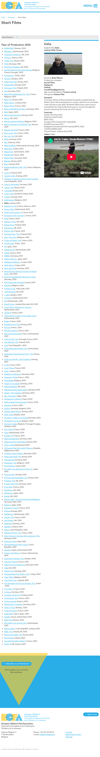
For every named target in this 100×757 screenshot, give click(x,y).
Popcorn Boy (9, 474)
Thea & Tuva (9, 571)
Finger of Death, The (12, 240)
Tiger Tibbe (9, 577)
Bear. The (8, 99)
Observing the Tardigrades (15, 442)
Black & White (10, 145)
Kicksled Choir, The (12, 324)
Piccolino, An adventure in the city (18, 469)
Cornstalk (8, 191)
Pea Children (9, 466)
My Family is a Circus (12, 421)
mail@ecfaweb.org (47, 734)
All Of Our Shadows (12, 67)
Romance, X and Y (11, 508)
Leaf (6, 345)
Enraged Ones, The (12, 234)
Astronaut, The (10, 88)
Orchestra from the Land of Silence (18, 448)
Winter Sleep (9, 628)
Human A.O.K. (9, 288)
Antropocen (9, 75)
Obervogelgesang (11, 439)
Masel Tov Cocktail (11, 383)
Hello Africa (9, 265)
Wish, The (8, 631)
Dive (6, 218)
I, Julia (6, 295)
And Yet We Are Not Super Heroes (18, 70)
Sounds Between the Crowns (16, 544)
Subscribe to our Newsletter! (17, 664)
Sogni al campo (10, 541)
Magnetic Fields (10, 377)
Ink (5, 301)
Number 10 (8, 436)
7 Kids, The (8, 61)
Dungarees (8, 228)
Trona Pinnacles (10, 611)
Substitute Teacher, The (14, 558)
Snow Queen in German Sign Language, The (21, 536)
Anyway (7, 78)
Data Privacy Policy (73, 734)
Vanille (7, 617)
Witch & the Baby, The (13, 635)
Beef (6, 112)
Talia (6, 568)
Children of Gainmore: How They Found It (21, 179)
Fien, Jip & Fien (10, 237)
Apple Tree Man (10, 82)
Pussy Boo (8, 487)
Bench (6, 118)
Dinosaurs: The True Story (14, 215)
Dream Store (9, 225)
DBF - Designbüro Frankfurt (30, 749)
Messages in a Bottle (12, 399)
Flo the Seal (9, 243)
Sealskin (7, 526)
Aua (5, 91)
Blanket (7, 161)
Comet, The (9, 187)
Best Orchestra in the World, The (17, 124)
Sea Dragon (8, 520)
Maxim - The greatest (12, 393)
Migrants (7, 405)
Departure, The (10, 206)
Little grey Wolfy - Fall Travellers (17, 359)
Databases (11, 17)
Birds (6, 139)
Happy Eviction (10, 259)
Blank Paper (9, 158)
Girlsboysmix (9, 250)
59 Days (7, 57)
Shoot (6, 530)
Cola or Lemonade (11, 184)
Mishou (7, 408)
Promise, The (9, 481)
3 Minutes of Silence (12, 54)
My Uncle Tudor (10, 424)
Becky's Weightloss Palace (15, 109)
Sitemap (69, 737)
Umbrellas (8, 614)
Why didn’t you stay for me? (15, 623)
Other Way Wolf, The (12, 456)
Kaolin (6, 321)
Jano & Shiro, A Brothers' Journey (17, 307)
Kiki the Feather (10, 330)
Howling (7, 285)
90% (6, 64)
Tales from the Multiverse (14, 565)
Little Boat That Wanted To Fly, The (18, 354)
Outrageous (9, 460)
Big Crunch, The (10, 133)
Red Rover (8, 490)
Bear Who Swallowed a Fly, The (16, 94)
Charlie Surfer (9, 176)
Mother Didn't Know (12, 411)
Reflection (8, 493)
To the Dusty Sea (11, 598)
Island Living (9, 304)
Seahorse (8, 523)
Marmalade (8, 380)
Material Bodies (10, 386)
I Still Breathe (9, 292)
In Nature (8, 298)
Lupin (6, 371)
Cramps (7, 197)
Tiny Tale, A (8, 589)
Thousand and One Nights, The (16, 574)
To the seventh (10, 601)
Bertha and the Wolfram (14, 121)
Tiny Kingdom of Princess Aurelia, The (19, 583)
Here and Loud (10, 268)
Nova (6, 432)
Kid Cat (7, 327)
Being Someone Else (12, 115)
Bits (5, 142)
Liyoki (6, 365)
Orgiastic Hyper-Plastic (13, 453)
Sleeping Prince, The (12, 533)
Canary (7, 173)
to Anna (7, 592)
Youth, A (7, 644)
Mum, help (8, 414)
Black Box (8, 148)
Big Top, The (9, 136)
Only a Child (9, 445)
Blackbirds (8, 155)
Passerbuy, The (10, 463)
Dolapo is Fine (10, 222)
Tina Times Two (10, 580)
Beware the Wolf (11, 130)
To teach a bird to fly (12, 595)
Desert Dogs (9, 209)
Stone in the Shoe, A (12, 553)
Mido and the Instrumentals (15, 402)
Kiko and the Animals (12, 334)
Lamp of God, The (11, 339)
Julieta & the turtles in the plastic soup (20, 316)
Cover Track (9, 194)
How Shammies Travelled (14, 282)
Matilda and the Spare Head (15, 390)
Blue (6, 164)
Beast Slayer (9, 103)
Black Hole (8, 152)
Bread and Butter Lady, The (15, 167)
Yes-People (8, 638)
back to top (92, 714)
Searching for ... (8, 37)
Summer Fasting (10, 562)
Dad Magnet (9, 200)
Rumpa (7, 511)
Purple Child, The (11, 484)
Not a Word (8, 429)
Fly (5, 246)
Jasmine (7, 312)
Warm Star (8, 620)
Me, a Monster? (10, 396)
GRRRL (7, 256)
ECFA (3, 17)
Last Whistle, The (11, 342)
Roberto (7, 505)
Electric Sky (9, 231)
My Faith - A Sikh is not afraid (15, 418)
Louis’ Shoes (9, 368)
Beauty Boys (9, 106)
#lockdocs (8, 51)
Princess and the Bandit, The (15, 478)
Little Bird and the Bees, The (15, 348)
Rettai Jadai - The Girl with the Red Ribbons (22, 499)
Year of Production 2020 (15, 44)
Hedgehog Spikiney (12, 262)
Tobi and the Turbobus (13, 604)
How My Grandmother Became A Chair (19, 277)
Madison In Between (12, 374)
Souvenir (7, 550)
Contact (69, 732)
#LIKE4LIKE (9, 48)
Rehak (6, 496)
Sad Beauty (8, 514)
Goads (6, 253)
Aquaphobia (9, 85)
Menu (88, 5)
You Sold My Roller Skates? (15, 641)
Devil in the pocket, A (13, 212)
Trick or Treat (9, 607)
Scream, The (9, 517)
